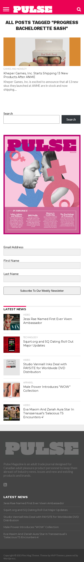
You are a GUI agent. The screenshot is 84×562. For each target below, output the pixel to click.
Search (8, 113)
